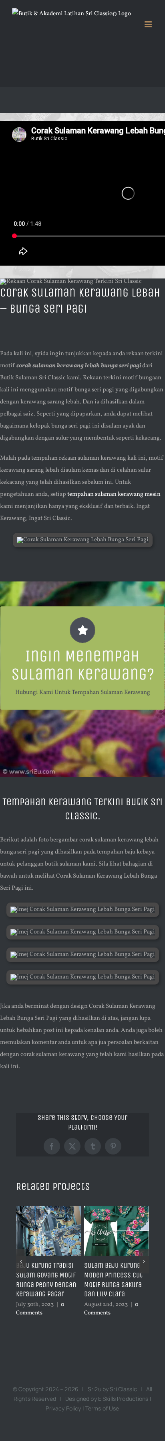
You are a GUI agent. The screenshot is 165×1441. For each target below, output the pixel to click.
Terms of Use (102, 1408)
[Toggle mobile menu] (149, 24)
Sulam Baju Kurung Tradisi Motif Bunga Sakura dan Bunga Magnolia (113, 1280)
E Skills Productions (123, 1398)
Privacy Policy (63, 1408)
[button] (21, 1261)
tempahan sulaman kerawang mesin (114, 494)
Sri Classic (123, 1389)
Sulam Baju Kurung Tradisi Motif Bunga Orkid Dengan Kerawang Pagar (45, 1280)
